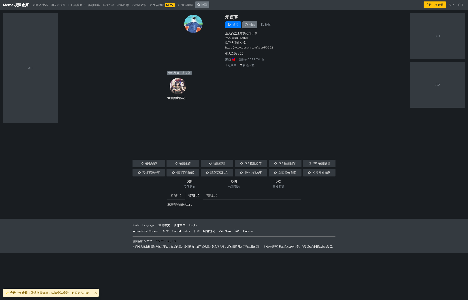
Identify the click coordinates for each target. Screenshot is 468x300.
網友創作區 (58, 5)
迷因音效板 (139, 5)
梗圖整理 (219, 163)
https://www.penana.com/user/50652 (249, 48)
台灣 (166, 231)
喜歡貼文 (212, 196)
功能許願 (123, 5)
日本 (197, 231)
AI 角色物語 (185, 5)
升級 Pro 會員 (435, 5)
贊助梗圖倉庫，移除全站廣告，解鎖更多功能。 (49, 293)
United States (181, 231)
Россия (248, 231)
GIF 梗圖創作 (287, 163)
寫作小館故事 (253, 173)
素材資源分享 (150, 173)
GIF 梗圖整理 (321, 163)
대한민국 (209, 231)
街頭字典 (94, 5)
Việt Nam (225, 231)
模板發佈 (150, 163)
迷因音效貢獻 (287, 173)
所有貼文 (176, 196)
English (193, 225)
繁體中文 (164, 225)
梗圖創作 (184, 163)
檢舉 (267, 25)
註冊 (461, 5)
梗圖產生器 (40, 5)
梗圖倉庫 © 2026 (142, 241)
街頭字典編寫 (185, 173)
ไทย (236, 231)
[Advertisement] (234, 127)
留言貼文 (194, 196)
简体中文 (180, 225)
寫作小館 (108, 5)
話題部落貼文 (219, 173)
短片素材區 (161, 5)
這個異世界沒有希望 (180, 98)
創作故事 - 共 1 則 (179, 73)
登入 (452, 5)
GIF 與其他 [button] (75, 5)
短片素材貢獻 (321, 173)
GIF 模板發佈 (253, 163)
